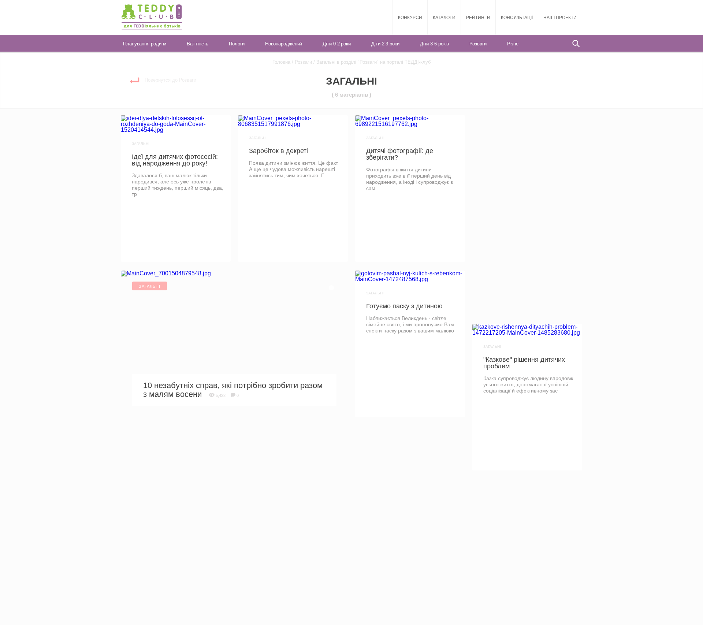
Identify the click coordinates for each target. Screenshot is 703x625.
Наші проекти (560, 17)
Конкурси (410, 17)
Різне (513, 43)
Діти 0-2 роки (337, 43)
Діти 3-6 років (434, 43)
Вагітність (197, 43)
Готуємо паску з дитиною (404, 306)
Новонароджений (283, 43)
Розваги (477, 43)
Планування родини (144, 43)
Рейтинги (478, 17)
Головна (281, 62)
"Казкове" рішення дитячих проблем (524, 362)
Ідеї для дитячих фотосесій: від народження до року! (175, 160)
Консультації (517, 17)
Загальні (140, 144)
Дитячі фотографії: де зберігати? (399, 154)
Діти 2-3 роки (385, 43)
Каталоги (444, 17)
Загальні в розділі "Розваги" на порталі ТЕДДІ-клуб (373, 62)
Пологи (236, 43)
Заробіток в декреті (278, 151)
